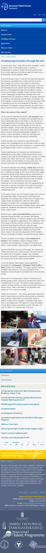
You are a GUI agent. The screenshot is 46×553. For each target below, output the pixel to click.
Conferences (5, 375)
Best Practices (6, 52)
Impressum (33, 492)
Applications (5, 43)
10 (5, 444)
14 (27, 444)
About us (4, 30)
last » (42, 444)
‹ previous (15, 442)
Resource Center (6, 48)
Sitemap (10, 461)
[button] (44, 20)
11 (11, 444)
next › (34, 444)
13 (22, 444)
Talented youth (6, 34)
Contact (42, 492)
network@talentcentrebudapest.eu (34, 503)
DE (44, 15)
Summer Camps (6, 380)
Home (3, 57)
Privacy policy (23, 492)
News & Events (6, 26)
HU (35, 15)
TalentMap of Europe (8, 39)
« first (6, 442)
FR (39, 15)
